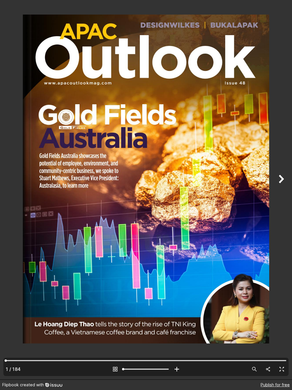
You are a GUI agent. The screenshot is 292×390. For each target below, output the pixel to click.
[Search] (254, 369)
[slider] (146, 369)
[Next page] (280, 189)
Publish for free (275, 384)
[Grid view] (115, 369)
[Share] (268, 369)
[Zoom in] (176, 369)
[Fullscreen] (281, 369)
